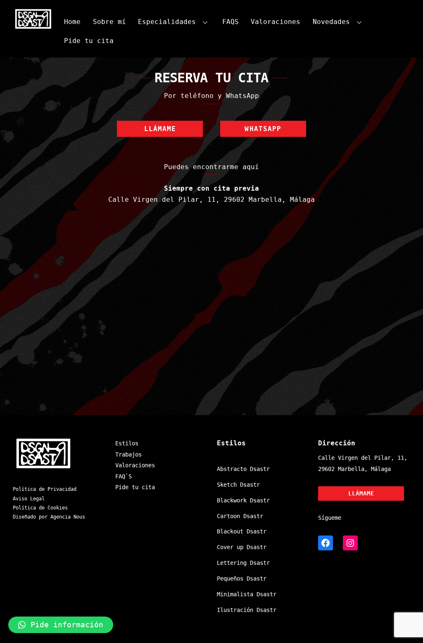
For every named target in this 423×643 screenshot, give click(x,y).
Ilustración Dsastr (246, 610)
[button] (60, 625)
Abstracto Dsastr (243, 469)
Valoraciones (275, 22)
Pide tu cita (89, 41)
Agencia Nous (67, 517)
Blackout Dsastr (241, 531)
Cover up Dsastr (241, 547)
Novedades (331, 22)
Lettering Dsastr (243, 562)
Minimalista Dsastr (246, 594)
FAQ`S (123, 476)
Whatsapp (263, 129)
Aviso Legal (29, 499)
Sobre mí (109, 22)
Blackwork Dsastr (243, 500)
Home (72, 22)
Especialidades (167, 22)
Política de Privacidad (44, 489)
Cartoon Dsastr (240, 516)
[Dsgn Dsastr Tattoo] (33, 26)
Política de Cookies (40, 508)
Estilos (126, 443)
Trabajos (128, 454)
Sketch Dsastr (238, 484)
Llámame (160, 129)
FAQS (230, 22)
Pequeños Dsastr (241, 578)
